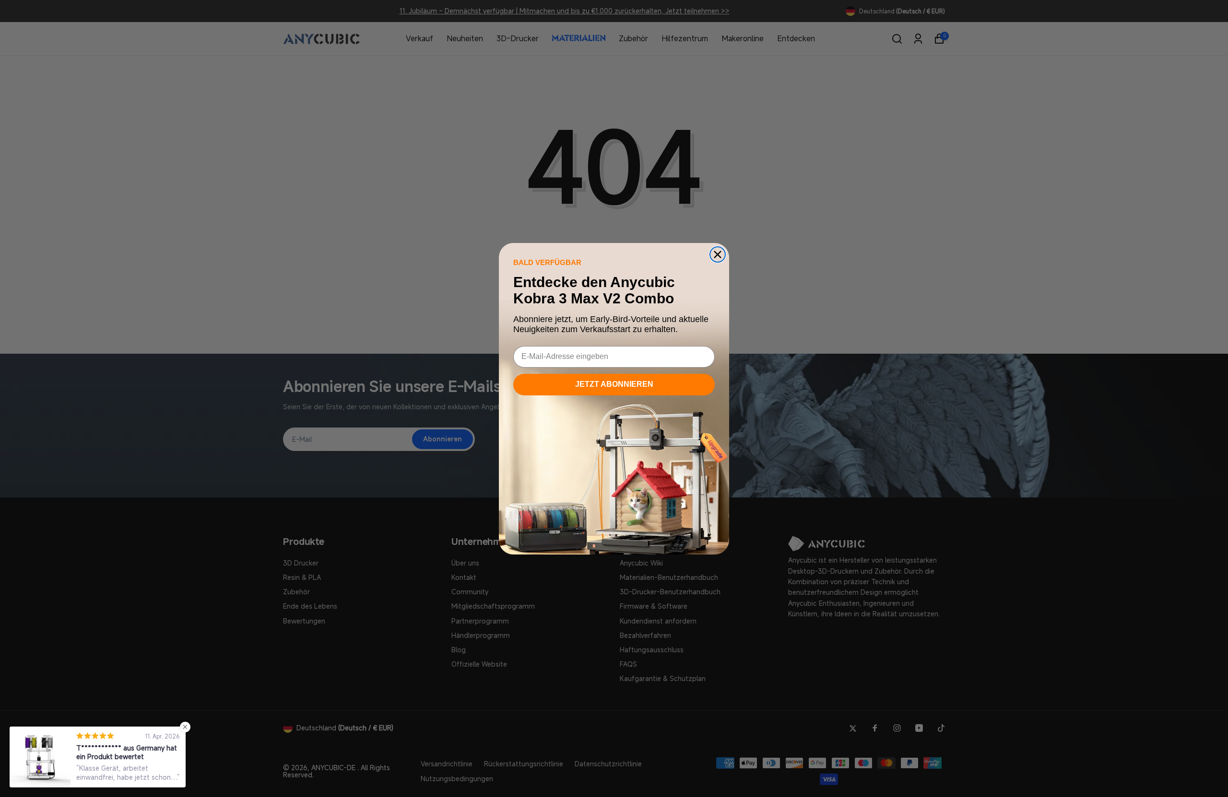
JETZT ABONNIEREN (614, 384)
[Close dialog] (717, 254)
